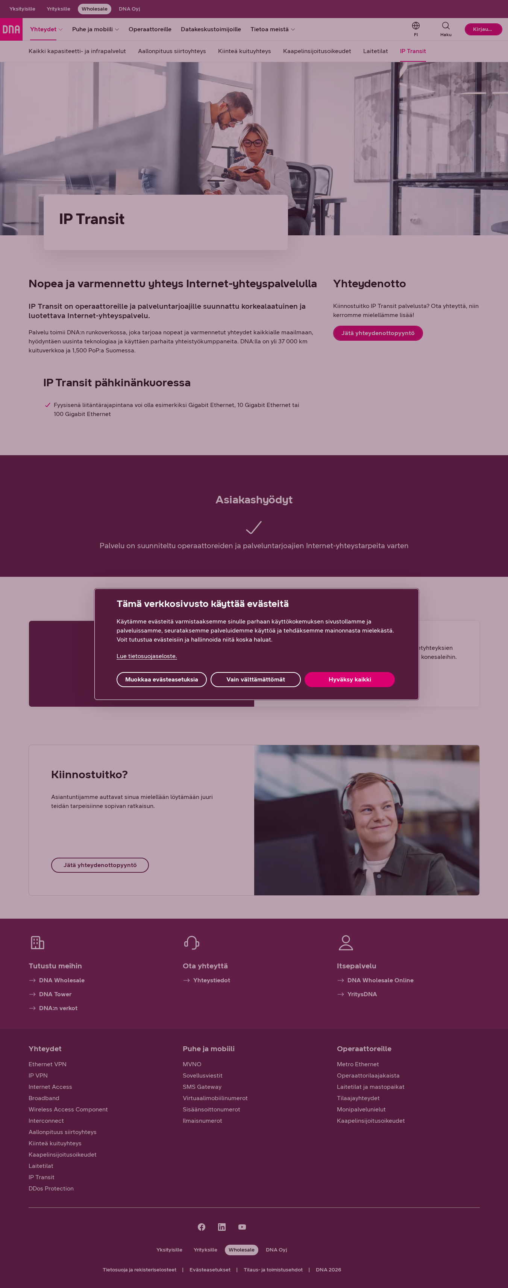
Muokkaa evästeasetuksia (161, 679)
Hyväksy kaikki (350, 679)
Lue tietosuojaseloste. (147, 656)
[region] (256, 644)
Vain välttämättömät (255, 679)
